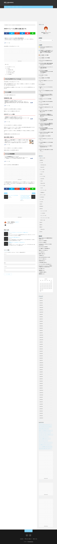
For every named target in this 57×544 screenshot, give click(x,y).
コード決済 (42, 213)
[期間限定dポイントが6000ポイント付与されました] (6, 244)
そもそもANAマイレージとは (10, 66)
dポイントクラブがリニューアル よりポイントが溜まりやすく (18, 232)
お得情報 (41, 160)
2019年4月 (41, 408)
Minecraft (42, 61)
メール (5, 266)
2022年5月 (41, 323)
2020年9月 (41, 369)
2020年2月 (41, 385)
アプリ (40, 432)
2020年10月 (41, 367)
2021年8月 (41, 344)
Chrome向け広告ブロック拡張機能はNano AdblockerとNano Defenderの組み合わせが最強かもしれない (46, 115)
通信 (41, 102)
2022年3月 (41, 328)
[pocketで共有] (27, 33)
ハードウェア (42, 144)
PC (41, 53)
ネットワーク (41, 440)
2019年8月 (41, 399)
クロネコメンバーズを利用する (43, 240)
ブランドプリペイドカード (44, 217)
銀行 (40, 231)
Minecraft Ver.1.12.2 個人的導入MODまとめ (46, 60)
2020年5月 (41, 378)
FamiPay (43, 426)
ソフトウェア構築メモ (42, 438)
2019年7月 (41, 401)
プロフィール (35, 538)
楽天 (49, 446)
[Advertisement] (28, 15)
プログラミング (42, 194)
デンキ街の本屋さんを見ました (43, 262)
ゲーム (41, 162)
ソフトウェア (42, 85)
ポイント (41, 199)
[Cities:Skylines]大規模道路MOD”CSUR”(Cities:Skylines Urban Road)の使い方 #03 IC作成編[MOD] (46, 119)
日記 (46, 446)
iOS (47, 426)
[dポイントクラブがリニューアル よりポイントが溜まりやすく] (6, 234)
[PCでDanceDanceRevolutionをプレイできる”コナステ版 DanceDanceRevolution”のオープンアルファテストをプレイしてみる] (33, 197)
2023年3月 (41, 300)
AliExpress (42, 151)
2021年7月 (41, 346)
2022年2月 (41, 330)
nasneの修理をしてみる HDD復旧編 (45, 77)
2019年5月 (41, 406)
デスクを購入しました (42, 268)
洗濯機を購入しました (42, 273)
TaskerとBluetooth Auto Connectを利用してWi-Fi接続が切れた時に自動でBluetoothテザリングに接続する (46, 95)
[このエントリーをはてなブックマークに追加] (22, 33)
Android (42, 112)
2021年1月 (41, 360)
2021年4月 (41, 353)
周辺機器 (42, 192)
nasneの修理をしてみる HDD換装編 (45, 57)
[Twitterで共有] (11, 33)
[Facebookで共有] (6, 33)
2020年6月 (41, 376)
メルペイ (40, 446)
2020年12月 (41, 362)
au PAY (47, 424)
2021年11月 (41, 337)
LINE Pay (50, 426)
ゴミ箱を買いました (41, 255)
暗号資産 (41, 206)
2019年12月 (41, 390)
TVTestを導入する (42, 84)
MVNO (43, 428)
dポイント (50, 424)
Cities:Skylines (42, 65)
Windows (42, 82)
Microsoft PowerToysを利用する (43, 246)
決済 (40, 208)
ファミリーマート (41, 442)
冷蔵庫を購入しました (42, 270)
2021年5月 (41, 351)
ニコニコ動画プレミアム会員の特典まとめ (44, 248)
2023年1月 (41, 305)
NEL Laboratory (8, 2)
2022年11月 (41, 309)
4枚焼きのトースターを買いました (43, 250)
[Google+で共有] (17, 33)
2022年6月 (41, 321)
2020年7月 (41, 374)
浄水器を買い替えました (42, 260)
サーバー (51, 434)
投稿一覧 (17, 222)
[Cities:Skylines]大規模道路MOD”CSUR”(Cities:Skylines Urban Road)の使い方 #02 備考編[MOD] (46, 128)
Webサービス (41, 430)
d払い (40, 426)
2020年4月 (41, 381)
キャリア (43, 432)
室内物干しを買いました (42, 253)
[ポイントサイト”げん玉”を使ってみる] (6, 197)
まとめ (41, 92)
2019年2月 (41, 413)
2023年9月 (41, 298)
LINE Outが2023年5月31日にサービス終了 (44, 257)
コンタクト (22, 538)
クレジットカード (48, 432)
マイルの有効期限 (8, 74)
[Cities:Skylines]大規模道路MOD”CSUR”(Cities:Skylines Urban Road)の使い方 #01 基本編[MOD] (46, 71)
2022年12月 (41, 307)
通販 (44, 448)
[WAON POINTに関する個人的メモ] (6, 239)
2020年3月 (41, 383)
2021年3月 (41, 355)
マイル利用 (7, 68)
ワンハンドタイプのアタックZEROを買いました (45, 264)
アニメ (41, 171)
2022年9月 (41, 314)
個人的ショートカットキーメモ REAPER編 (45, 98)
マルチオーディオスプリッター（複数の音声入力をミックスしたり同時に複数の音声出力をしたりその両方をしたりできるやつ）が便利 (46, 124)
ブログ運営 (40, 444)
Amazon (40, 424)
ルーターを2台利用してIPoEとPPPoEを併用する (46, 101)
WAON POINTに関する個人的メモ (14, 237)
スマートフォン (43, 190)
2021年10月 (41, 339)
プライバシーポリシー (28, 538)
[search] (52, 40)
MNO (40, 428)
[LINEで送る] (32, 33)
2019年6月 (41, 404)
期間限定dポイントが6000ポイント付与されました (16, 242)
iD (45, 426)
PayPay (46, 428)
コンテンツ (41, 169)
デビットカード (43, 215)
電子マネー (49, 448)
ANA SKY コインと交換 (11, 71)
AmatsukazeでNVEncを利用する (44, 104)
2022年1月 (41, 332)
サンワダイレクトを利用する (42, 242)
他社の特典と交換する (10, 72)
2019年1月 (41, 415)
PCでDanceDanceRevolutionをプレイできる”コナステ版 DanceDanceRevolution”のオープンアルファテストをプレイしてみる (26, 197)
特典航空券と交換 (10, 69)
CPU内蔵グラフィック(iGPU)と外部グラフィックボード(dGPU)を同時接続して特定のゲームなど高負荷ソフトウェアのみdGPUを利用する (46, 51)
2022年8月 (41, 316)
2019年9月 (41, 397)
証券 (40, 222)
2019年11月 (41, 392)
